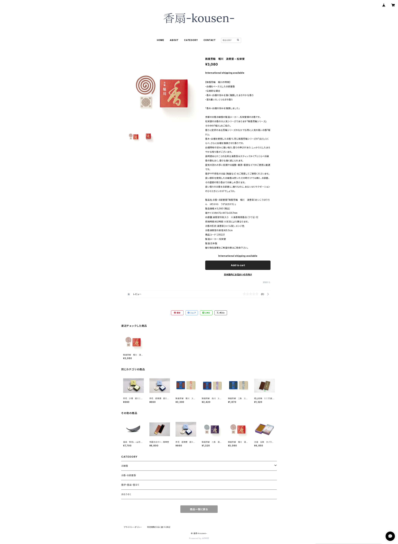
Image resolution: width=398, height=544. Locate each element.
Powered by (195, 538)
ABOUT (174, 40)
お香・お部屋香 (128, 475)
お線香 (124, 465)
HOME (160, 40)
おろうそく (126, 494)
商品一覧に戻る (199, 509)
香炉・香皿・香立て (130, 484)
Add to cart (238, 265)
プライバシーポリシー (133, 527)
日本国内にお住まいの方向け (238, 274)
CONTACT (210, 40)
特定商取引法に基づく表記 (158, 527)
